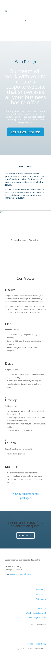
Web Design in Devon (37, 617)
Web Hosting (41, 599)
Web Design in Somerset (36, 613)
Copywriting (41, 608)
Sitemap (29, 644)
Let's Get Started (25, 131)
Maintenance (41, 594)
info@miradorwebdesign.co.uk (22, 574)
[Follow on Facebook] (7, 581)
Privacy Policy (40, 644)
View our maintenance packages (25, 496)
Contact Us (25, 25)
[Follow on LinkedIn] (17, 581)
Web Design (41, 589)
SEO (44, 603)
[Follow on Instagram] (12, 581)
